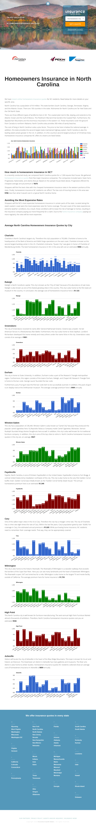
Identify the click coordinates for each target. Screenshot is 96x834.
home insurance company (72, 212)
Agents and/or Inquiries (53, 818)
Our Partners (24, 818)
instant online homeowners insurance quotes (29, 99)
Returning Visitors (75, 29)
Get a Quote (75, 24)
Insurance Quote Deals (46, 822)
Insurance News (70, 818)
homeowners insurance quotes (17, 178)
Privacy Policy (36, 818)
